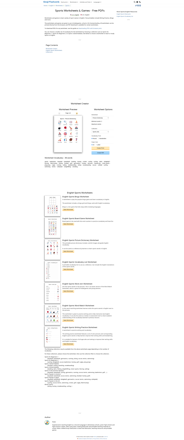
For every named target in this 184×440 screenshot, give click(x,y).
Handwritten (102, 138)
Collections (49, 52)
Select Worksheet (68, 209)
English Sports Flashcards (124, 14)
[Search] (134, 2)
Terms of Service (103, 438)
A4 (93, 145)
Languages (97, 2)
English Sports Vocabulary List (125, 16)
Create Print (100, 148)
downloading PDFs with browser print (89, 28)
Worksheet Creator (51, 48)
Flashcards (64, 2)
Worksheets (73, 2)
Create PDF (100, 153)
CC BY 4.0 (106, 436)
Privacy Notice (96, 438)
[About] (137, 2)
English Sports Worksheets (54, 50)
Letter (98, 145)
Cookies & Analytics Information (85, 438)
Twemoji (95, 436)
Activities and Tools (85, 2)
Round (94, 138)
